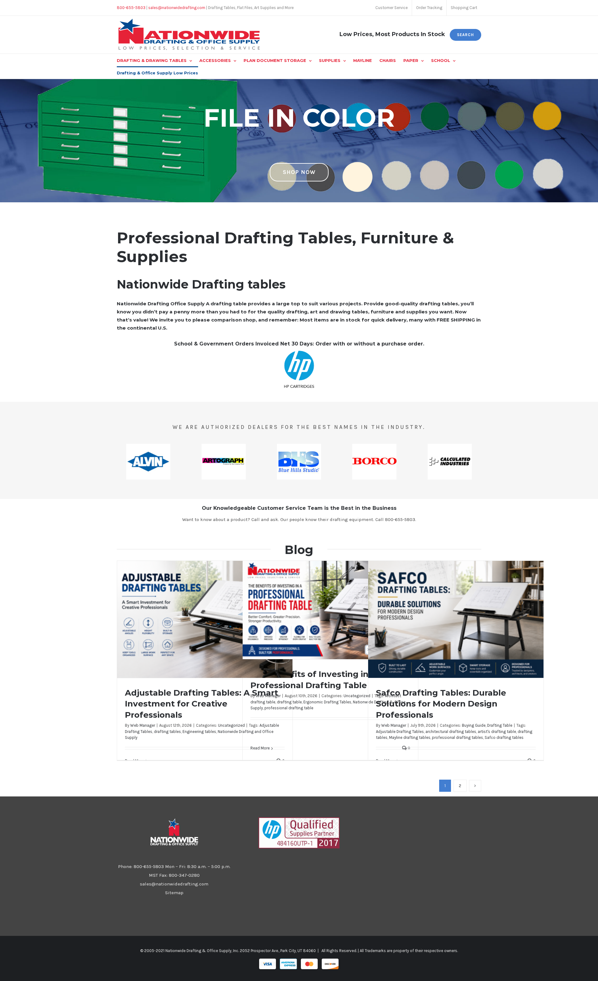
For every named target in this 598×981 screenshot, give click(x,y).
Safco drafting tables (504, 737)
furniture (382, 312)
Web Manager (142, 725)
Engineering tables (199, 731)
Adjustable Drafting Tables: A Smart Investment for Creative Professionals (201, 704)
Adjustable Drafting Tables (400, 731)
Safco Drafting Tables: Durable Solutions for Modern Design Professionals (441, 704)
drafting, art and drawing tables (327, 312)
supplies (417, 312)
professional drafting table (288, 708)
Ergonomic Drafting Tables (327, 702)
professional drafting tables (457, 737)
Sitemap (174, 892)
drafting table (289, 702)
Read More (260, 748)
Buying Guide (474, 725)
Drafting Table (499, 725)
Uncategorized (231, 725)
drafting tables (167, 731)
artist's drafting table (497, 731)
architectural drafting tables (450, 731)
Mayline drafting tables (409, 737)
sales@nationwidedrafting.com (174, 884)
